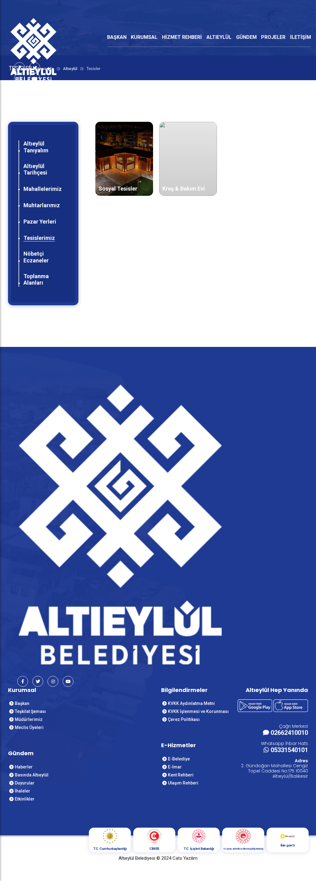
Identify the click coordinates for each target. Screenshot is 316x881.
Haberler (24, 766)
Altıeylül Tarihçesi (35, 169)
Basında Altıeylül (31, 774)
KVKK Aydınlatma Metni (191, 703)
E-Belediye (179, 758)
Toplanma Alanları (36, 279)
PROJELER (273, 37)
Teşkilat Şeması (30, 711)
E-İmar (175, 766)
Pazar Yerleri (39, 221)
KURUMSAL (144, 37)
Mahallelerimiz (42, 189)
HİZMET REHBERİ (182, 37)
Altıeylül (70, 68)
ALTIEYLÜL (218, 37)
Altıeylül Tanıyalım (35, 147)
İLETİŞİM (300, 37)
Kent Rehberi (180, 774)
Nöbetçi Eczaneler (36, 257)
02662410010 (289, 732)
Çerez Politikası (184, 719)
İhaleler (22, 790)
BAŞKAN (117, 37)
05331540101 (289, 750)
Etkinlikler (25, 799)
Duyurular (25, 782)
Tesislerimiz (39, 238)
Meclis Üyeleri (29, 727)
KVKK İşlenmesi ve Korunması (198, 711)
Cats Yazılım (185, 858)
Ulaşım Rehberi (183, 782)
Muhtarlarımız (41, 205)
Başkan (22, 703)
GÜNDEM (246, 37)
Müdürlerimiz (29, 719)
